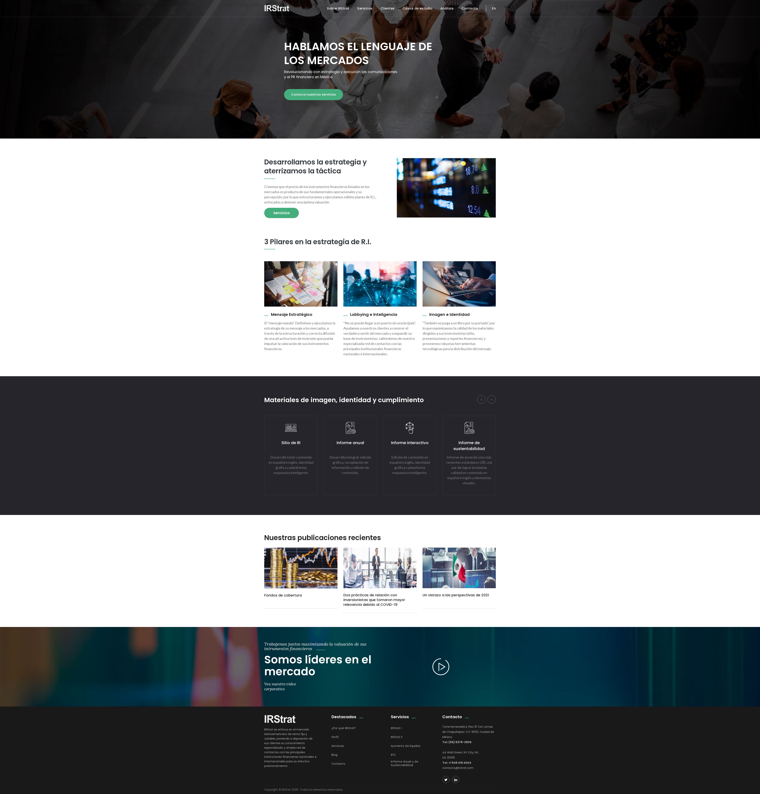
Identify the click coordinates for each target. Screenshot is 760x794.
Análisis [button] (446, 8)
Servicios (364, 8)
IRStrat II (396, 737)
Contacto (469, 8)
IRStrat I (396, 728)
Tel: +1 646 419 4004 (456, 763)
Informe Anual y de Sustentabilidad (404, 763)
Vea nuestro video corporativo (280, 686)
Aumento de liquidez (405, 746)
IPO (393, 755)
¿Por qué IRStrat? (344, 728)
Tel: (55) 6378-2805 (456, 742)
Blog (334, 755)
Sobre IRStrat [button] (338, 8)
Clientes (388, 8)
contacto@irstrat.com (457, 768)
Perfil (335, 737)
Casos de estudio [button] (418, 8)
